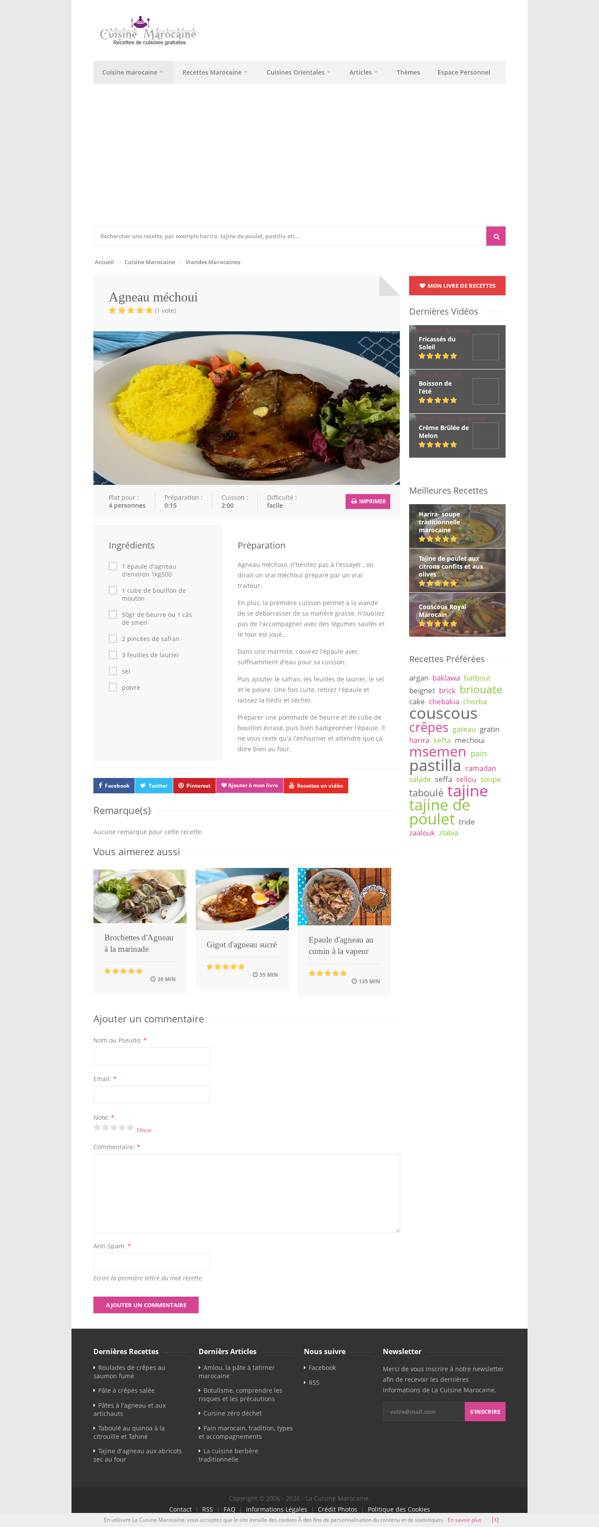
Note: (103, 1117)
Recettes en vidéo (320, 785)
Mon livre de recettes (461, 286)
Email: (105, 1079)
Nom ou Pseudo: (120, 1040)
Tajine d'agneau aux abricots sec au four (137, 1455)
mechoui (470, 740)
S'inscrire (485, 1412)
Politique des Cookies (399, 1509)
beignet (422, 690)
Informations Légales (276, 1509)
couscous (443, 713)
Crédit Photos (337, 1509)
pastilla (435, 765)
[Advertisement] (334, 160)
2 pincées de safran (151, 639)
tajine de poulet (440, 811)
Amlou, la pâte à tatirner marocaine (237, 1371)
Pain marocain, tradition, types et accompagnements (246, 1432)
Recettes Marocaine (212, 72)
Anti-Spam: (112, 1246)
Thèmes (408, 72)
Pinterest (198, 785)
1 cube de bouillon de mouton (154, 594)
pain (479, 753)
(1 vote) (165, 310)
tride (467, 822)
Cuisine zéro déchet (232, 1413)
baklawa (446, 678)
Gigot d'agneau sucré (242, 944)
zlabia (448, 833)
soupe (490, 779)
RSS (314, 1382)
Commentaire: (116, 1147)
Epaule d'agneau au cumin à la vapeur (341, 945)
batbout (477, 678)
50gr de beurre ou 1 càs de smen (157, 619)
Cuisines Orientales (295, 72)
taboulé (426, 792)
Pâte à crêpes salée (126, 1390)
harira (419, 740)
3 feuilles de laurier (150, 655)
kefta (442, 740)
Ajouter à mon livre (252, 785)
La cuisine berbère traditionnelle (228, 1455)
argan (418, 678)
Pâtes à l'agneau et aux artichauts (129, 1409)
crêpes (429, 727)
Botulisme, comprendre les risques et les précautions (240, 1394)
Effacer (144, 1130)
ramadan (480, 768)
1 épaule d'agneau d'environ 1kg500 (149, 570)
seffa (443, 779)
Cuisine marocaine (129, 72)
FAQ (229, 1509)
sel (126, 671)
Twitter (158, 785)
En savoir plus (464, 1519)
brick (447, 690)
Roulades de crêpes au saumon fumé (129, 1371)
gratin (489, 729)
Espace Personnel (464, 72)
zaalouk (422, 833)
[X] (495, 1519)
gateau (464, 729)
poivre (131, 688)
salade (420, 779)
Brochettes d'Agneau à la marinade (139, 943)
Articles (360, 72)
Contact (180, 1509)
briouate (481, 688)
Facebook (117, 785)
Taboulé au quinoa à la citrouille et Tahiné (129, 1432)
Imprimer (372, 501)
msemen (438, 751)
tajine (467, 790)
